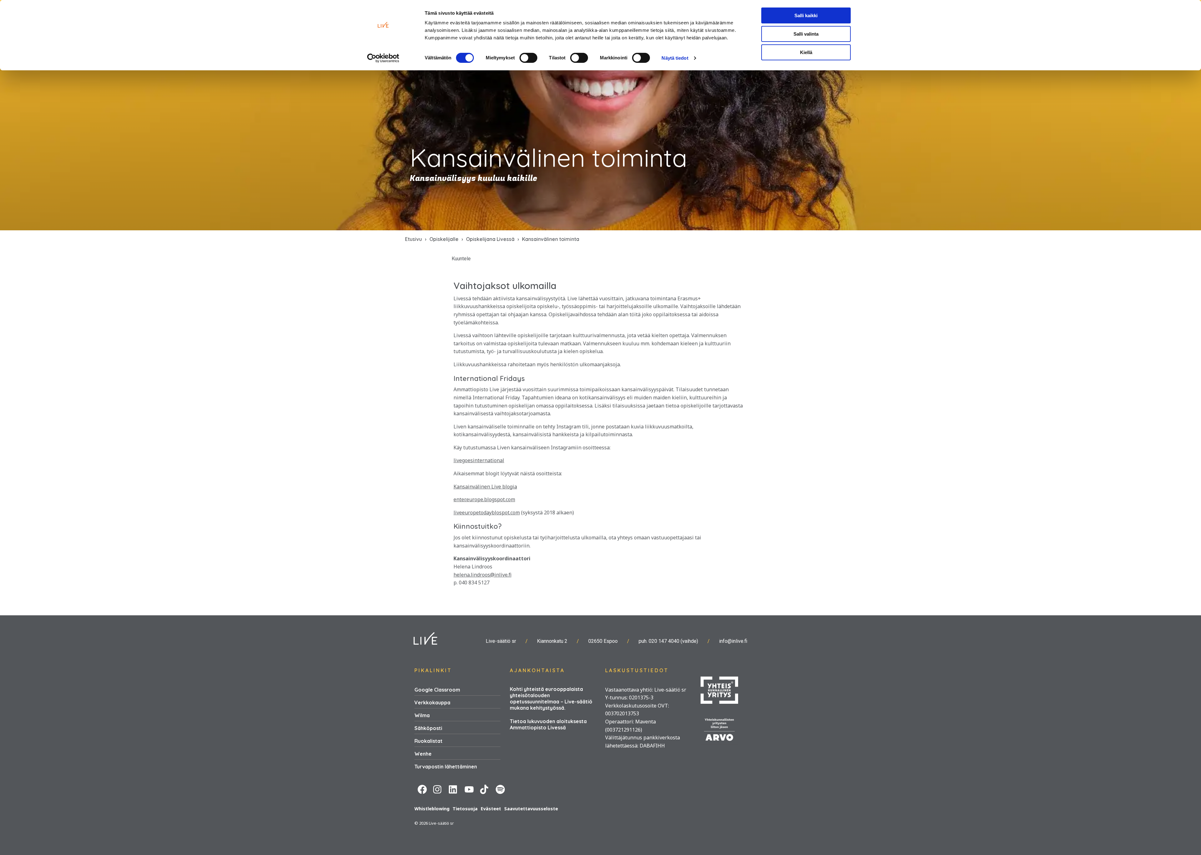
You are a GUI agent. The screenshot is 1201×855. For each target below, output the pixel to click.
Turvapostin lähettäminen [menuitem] (445, 766)
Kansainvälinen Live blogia (485, 486)
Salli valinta (805, 34)
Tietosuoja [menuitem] (465, 809)
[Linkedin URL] (453, 788)
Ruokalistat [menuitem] (428, 741)
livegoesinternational (479, 460)
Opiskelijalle (444, 239)
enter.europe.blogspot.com (484, 499)
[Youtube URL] (469, 788)
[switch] (528, 58)
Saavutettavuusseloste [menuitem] (531, 809)
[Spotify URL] (500, 788)
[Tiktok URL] (485, 788)
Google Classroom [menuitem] (437, 690)
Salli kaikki (806, 15)
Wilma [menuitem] (422, 715)
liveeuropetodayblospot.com (487, 512)
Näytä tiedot (674, 58)
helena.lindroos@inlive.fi (482, 574)
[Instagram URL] (438, 788)
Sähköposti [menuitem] (428, 728)
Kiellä (806, 52)
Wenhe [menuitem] (423, 754)
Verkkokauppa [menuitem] (432, 702)
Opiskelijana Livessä (490, 239)
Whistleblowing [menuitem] (431, 809)
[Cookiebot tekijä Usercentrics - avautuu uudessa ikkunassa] (383, 58)
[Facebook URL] (422, 788)
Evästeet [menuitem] (491, 809)
